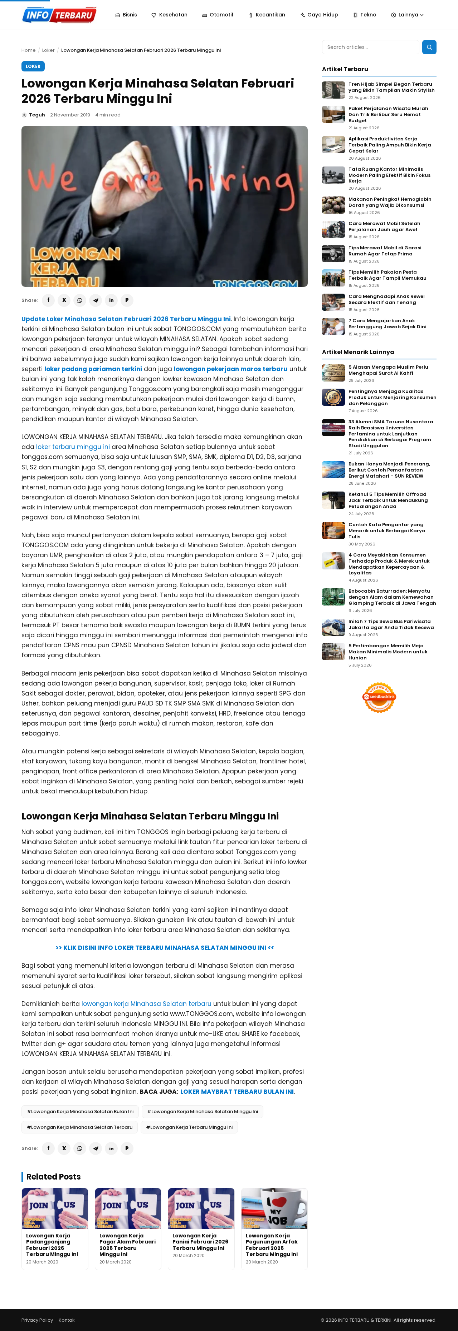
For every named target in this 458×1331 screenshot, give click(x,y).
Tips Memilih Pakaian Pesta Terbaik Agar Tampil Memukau (388, 275)
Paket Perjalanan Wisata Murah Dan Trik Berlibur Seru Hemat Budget (388, 115)
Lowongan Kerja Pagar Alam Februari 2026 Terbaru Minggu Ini (127, 1245)
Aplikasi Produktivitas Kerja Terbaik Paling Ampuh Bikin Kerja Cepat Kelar (390, 145)
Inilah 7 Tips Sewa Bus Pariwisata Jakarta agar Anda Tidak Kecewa (391, 625)
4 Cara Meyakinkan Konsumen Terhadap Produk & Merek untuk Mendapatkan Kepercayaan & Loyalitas (389, 564)
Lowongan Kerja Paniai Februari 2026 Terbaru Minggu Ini (200, 1242)
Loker (48, 50)
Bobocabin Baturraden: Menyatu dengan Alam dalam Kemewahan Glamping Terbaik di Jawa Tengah (392, 597)
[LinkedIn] (111, 300)
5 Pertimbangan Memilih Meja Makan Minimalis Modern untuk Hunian (388, 652)
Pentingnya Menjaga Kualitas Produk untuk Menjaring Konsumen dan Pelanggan (393, 398)
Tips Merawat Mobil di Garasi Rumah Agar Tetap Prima (385, 251)
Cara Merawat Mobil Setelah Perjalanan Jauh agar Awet (384, 227)
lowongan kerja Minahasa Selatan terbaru (146, 1004)
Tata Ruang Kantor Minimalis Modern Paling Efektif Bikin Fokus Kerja (389, 175)
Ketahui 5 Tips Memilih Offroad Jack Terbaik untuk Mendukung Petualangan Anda (388, 501)
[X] (64, 300)
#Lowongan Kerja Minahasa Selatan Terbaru (79, 1127)
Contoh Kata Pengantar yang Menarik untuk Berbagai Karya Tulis (387, 531)
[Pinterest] (127, 300)
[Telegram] (95, 300)
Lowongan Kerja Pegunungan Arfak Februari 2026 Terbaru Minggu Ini (272, 1245)
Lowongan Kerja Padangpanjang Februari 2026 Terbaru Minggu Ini (52, 1245)
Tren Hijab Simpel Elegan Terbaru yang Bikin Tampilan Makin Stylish (392, 87)
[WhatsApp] (79, 300)
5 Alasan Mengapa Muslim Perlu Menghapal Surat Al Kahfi (388, 370)
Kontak (67, 1320)
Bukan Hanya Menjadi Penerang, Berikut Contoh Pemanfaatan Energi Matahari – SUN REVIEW (389, 470)
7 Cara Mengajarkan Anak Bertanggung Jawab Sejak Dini (388, 324)
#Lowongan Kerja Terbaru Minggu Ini (189, 1127)
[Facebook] (48, 300)
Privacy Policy (37, 1320)
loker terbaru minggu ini (73, 447)
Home (28, 50)
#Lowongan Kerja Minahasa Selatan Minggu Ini (202, 1111)
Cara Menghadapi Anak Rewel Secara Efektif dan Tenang (387, 300)
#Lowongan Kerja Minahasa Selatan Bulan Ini (80, 1111)
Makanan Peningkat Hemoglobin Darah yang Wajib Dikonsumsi (390, 202)
